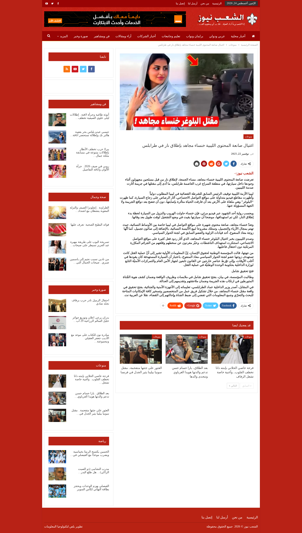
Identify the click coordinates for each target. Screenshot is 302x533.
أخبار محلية (238, 36)
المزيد (64, 36)
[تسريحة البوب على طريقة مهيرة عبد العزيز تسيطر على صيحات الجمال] (57, 247)
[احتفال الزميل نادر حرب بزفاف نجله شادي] (57, 305)
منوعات (248, 136)
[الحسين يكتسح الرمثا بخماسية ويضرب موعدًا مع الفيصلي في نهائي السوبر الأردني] (57, 456)
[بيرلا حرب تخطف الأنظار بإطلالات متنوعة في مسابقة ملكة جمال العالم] (57, 154)
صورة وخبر (81, 36)
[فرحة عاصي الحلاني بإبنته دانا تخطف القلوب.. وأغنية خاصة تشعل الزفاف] (232, 349)
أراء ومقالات (123, 36)
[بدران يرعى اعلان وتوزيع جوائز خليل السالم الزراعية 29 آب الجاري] (57, 322)
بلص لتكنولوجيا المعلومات (59, 526)
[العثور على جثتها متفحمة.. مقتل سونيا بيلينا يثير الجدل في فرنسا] (141, 349)
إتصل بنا (180, 3)
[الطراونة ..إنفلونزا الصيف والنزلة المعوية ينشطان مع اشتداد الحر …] (57, 212)
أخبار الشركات (146, 36)
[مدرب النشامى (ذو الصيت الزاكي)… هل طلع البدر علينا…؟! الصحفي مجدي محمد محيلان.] (57, 474)
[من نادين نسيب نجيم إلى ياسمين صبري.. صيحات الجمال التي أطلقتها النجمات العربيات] (57, 264)
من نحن (205, 3)
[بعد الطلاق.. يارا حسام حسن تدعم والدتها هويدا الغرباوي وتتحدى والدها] (187, 349)
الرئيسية (217, 3)
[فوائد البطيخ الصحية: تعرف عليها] (57, 229)
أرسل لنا (192, 3)
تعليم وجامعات (171, 36)
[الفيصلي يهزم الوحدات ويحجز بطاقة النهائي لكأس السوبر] (57, 491)
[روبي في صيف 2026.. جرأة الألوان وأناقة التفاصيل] (57, 171)
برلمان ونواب (194, 36)
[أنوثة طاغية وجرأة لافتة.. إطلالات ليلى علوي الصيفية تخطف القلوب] (57, 119)
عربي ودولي (217, 36)
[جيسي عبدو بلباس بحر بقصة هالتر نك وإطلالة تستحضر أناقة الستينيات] (57, 137)
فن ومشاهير (102, 36)
